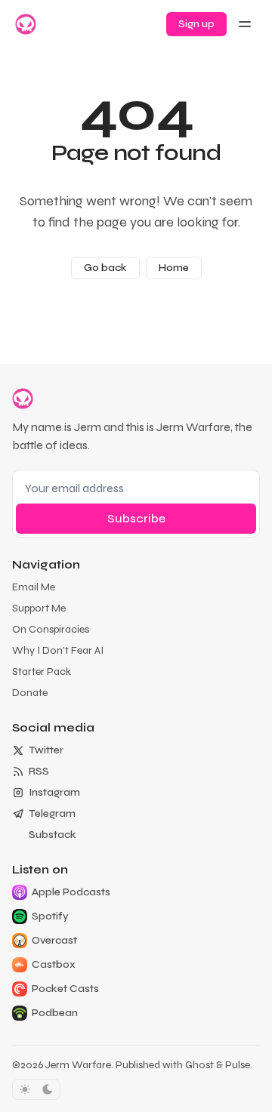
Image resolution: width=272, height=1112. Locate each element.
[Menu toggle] (245, 24)
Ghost (199, 1064)
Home (174, 267)
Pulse (237, 1064)
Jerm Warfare (78, 1064)
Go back (105, 267)
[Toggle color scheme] (36, 1089)
